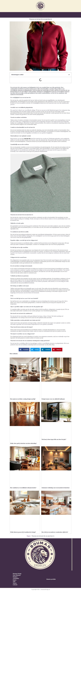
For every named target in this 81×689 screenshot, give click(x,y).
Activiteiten (16, 578)
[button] (40, 14)
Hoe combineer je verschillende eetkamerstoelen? (23, 487)
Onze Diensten (17, 575)
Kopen (28, 536)
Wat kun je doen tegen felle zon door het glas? (54, 439)
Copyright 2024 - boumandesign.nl (40, 589)
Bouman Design (17, 573)
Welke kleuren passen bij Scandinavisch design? (23, 532)
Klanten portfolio (51, 579)
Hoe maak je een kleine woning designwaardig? (23, 399)
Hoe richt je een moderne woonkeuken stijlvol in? (55, 532)
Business (15, 576)
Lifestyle (15, 584)
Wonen (15, 583)
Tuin (14, 581)
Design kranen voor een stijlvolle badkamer (53, 399)
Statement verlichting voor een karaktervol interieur (56, 487)
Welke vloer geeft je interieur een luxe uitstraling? (23, 443)
